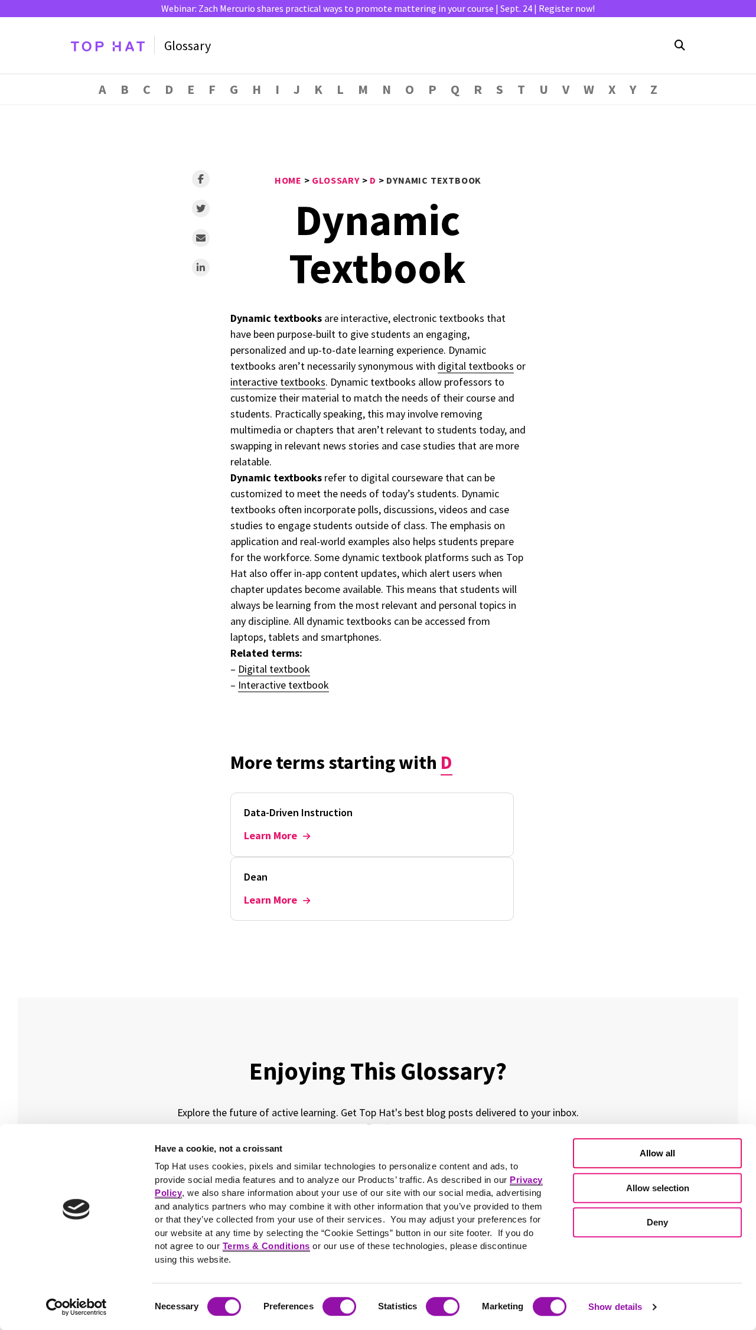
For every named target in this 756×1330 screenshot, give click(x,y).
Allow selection (657, 1188)
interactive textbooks (277, 382)
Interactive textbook (283, 685)
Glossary (187, 45)
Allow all (657, 1153)
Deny (657, 1222)
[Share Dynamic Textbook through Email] (201, 238)
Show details (615, 1307)
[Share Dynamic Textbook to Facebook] (201, 179)
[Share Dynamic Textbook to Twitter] (201, 208)
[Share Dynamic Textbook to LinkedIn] (201, 267)
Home (288, 180)
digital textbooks (476, 366)
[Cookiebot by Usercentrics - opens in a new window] (76, 1307)
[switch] (339, 1306)
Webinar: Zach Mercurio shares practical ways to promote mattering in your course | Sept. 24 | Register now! (378, 8)
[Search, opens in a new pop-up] (679, 45)
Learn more (270, 835)
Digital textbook (274, 669)
